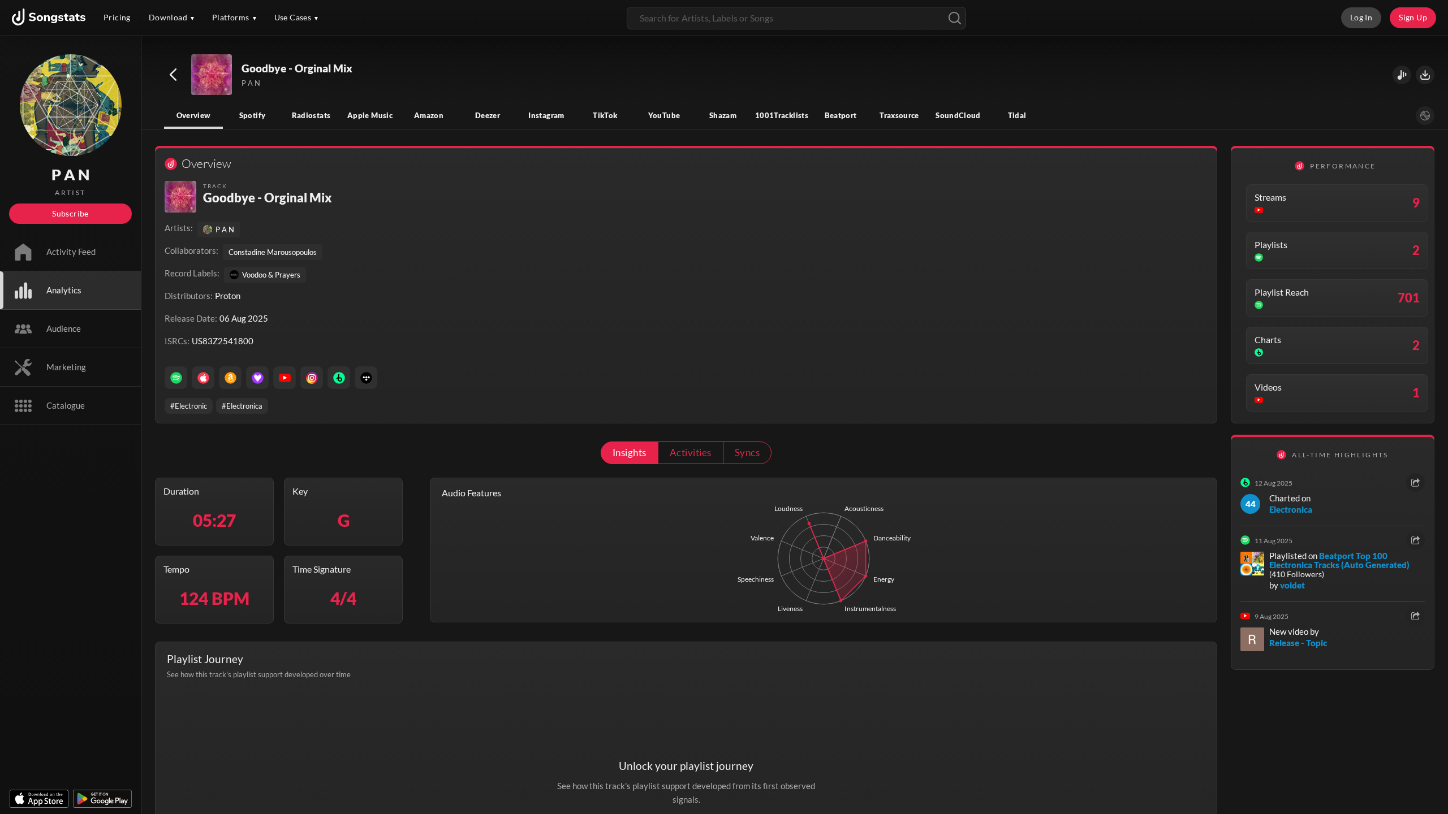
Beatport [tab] (841, 115)
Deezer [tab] (487, 115)
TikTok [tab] (605, 115)
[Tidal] (366, 377)
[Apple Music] (203, 377)
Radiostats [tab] (311, 115)
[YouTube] (284, 377)
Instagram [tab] (546, 115)
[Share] (1415, 482)
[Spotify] (176, 377)
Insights (630, 452)
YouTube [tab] (664, 115)
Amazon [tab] (428, 115)
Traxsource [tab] (899, 115)
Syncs (747, 452)
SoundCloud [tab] (958, 115)
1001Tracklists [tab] (781, 115)
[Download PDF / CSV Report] (1425, 75)
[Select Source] (1425, 115)
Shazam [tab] (722, 115)
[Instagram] (311, 377)
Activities (691, 452)
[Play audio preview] (212, 75)
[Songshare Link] (1402, 75)
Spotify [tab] (252, 115)
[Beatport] (338, 377)
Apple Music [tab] (370, 115)
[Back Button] (173, 74)
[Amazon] (230, 377)
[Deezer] (257, 377)
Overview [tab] (193, 115)
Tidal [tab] (1017, 115)
